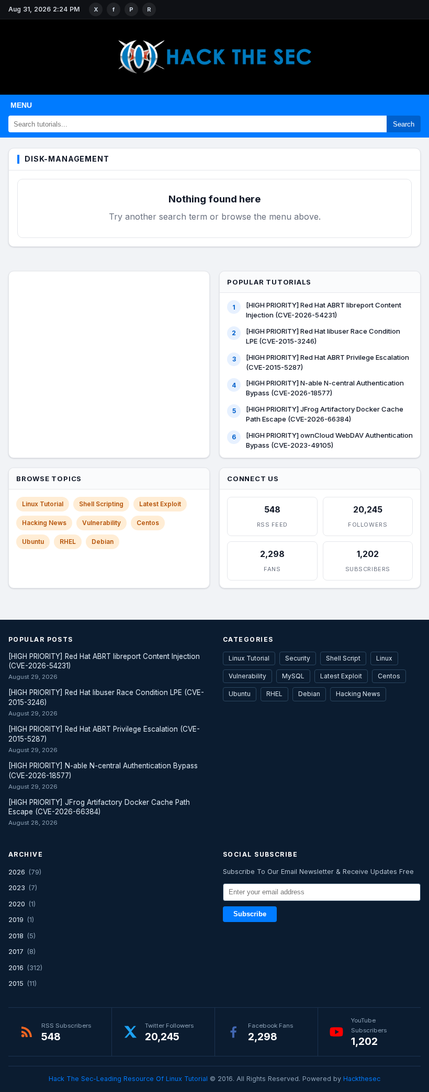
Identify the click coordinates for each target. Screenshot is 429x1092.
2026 (16, 872)
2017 (16, 951)
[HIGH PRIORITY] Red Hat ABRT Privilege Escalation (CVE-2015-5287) (327, 362)
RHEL (68, 541)
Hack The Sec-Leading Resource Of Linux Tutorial (128, 1079)
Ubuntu (33, 541)
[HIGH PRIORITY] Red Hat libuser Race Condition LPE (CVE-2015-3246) (323, 336)
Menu (21, 105)
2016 (16, 967)
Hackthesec (361, 1079)
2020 (16, 904)
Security (297, 658)
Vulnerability (101, 523)
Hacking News (44, 523)
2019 (16, 919)
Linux (384, 658)
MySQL (293, 676)
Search (403, 124)
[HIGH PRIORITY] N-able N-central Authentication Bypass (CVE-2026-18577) (325, 388)
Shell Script (343, 658)
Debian (103, 541)
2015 (16, 983)
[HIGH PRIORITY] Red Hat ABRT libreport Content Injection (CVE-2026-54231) (323, 310)
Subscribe (249, 914)
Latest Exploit (160, 504)
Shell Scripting (101, 504)
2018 (16, 935)
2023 (16, 887)
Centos (148, 523)
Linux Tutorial (42, 504)
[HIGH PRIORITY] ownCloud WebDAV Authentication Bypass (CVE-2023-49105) (329, 440)
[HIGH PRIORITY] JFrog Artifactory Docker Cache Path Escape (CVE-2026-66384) (324, 414)
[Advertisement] (109, 343)
